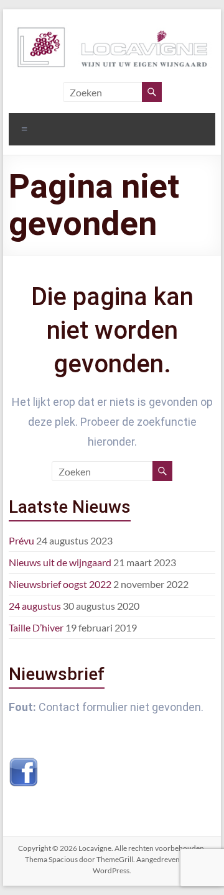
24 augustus (35, 606)
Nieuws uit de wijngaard (60, 562)
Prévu (21, 540)
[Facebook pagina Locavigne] (24, 763)
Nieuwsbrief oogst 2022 (60, 584)
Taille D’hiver (36, 627)
